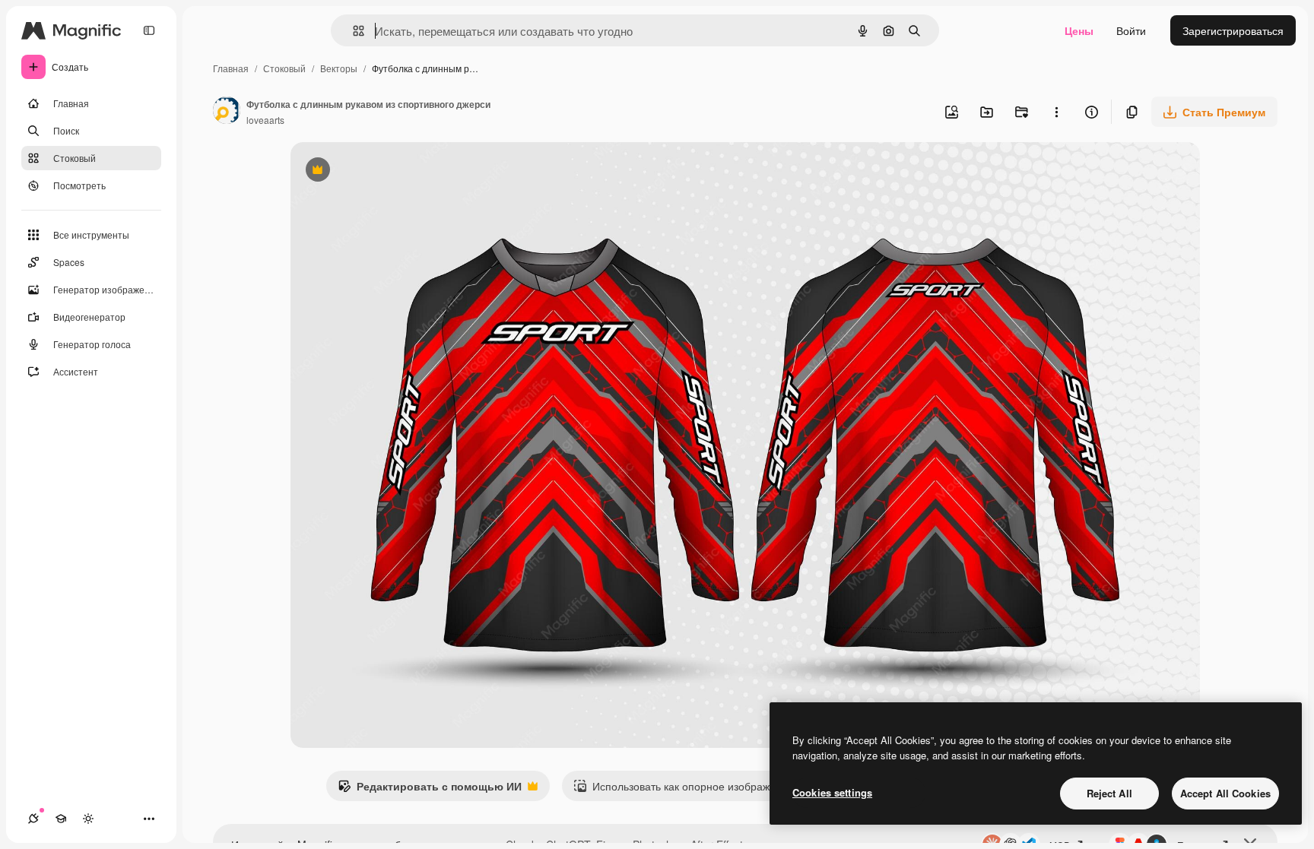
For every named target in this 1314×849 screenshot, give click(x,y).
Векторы (338, 68)
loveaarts (265, 119)
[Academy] (61, 818)
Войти (1131, 30)
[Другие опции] (1056, 112)
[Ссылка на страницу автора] (226, 112)
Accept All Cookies (1225, 793)
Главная (231, 68)
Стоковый (284, 68)
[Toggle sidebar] (149, 30)
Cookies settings (832, 792)
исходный (392, 171)
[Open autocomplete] (352, 30)
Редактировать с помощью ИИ (430, 789)
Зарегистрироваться (1233, 30)
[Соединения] (33, 818)
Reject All (1109, 793)
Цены (1079, 30)
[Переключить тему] (88, 818)
